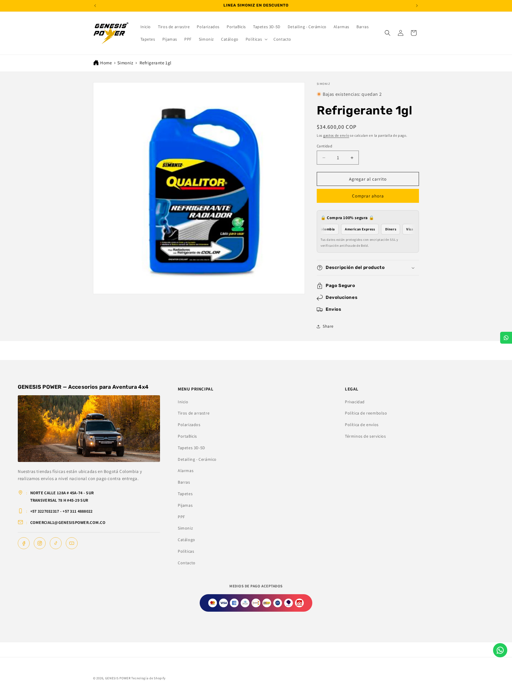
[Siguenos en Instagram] (40, 543)
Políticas (186, 551)
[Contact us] (500, 650)
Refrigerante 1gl (156, 63)
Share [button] (328, 326)
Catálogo (186, 539)
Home (106, 63)
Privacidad (355, 401)
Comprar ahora (368, 196)
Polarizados (189, 424)
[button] (256, 39)
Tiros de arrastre (193, 413)
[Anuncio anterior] (95, 5)
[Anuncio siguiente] (416, 5)
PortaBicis (187, 436)
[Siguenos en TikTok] (56, 543)
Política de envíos (362, 424)
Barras (184, 482)
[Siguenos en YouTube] (72, 543)
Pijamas (185, 505)
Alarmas (185, 470)
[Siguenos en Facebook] (24, 543)
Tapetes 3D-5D (191, 447)
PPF (181, 516)
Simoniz (125, 63)
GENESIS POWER (118, 678)
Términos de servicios (365, 436)
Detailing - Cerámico (197, 459)
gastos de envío (336, 135)
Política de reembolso (366, 413)
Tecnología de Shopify (148, 678)
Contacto (187, 562)
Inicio (183, 401)
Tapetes (185, 493)
